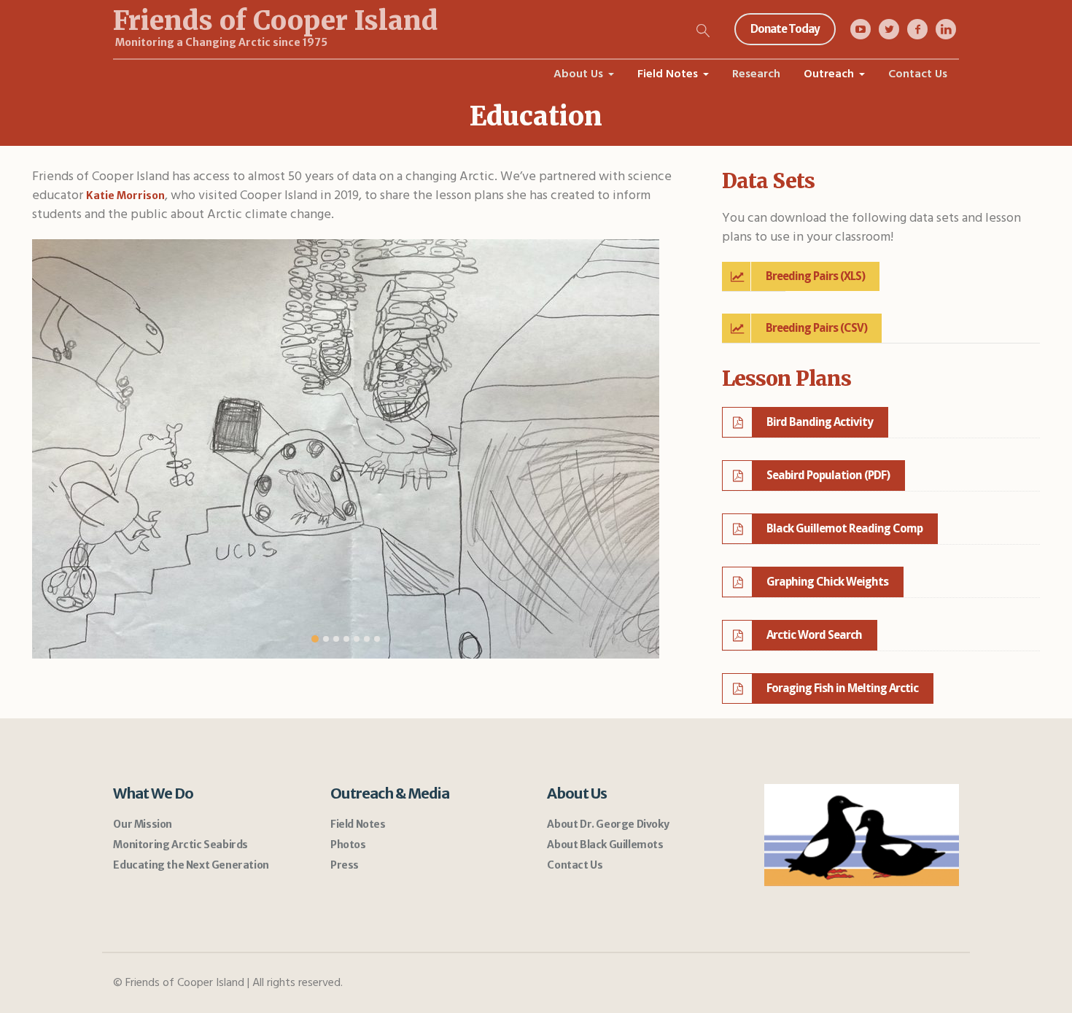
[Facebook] (917, 29)
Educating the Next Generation (190, 865)
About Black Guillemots (605, 844)
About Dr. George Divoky (608, 824)
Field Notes (358, 824)
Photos (348, 844)
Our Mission (142, 824)
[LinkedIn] (946, 29)
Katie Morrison (125, 195)
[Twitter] (889, 29)
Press (344, 865)
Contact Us (574, 865)
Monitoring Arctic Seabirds (180, 844)
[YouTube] (860, 29)
